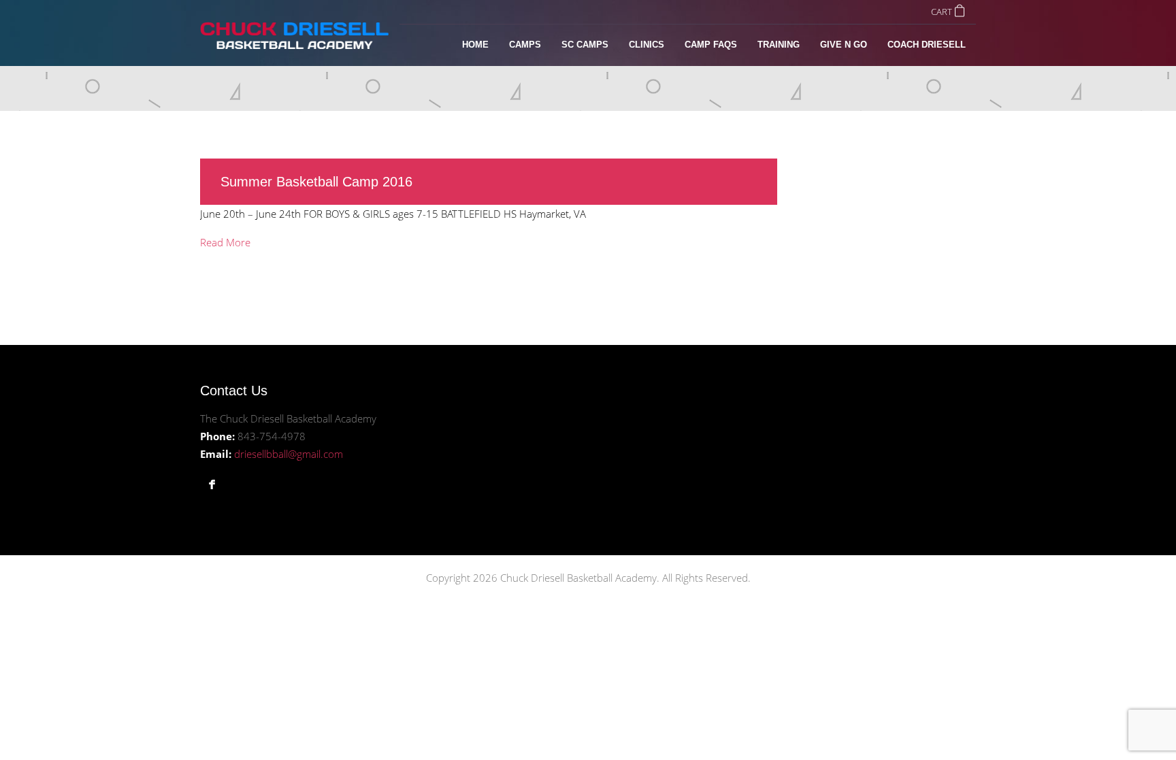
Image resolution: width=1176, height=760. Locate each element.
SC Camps (584, 44)
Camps (525, 44)
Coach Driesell (926, 44)
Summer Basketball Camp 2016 (316, 181)
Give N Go (843, 44)
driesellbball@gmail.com (288, 454)
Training (778, 44)
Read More (225, 242)
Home (475, 44)
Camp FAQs (711, 44)
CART (941, 11)
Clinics (646, 44)
